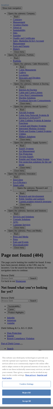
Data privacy (30, 375)
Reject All (26, 392)
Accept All (26, 401)
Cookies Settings (26, 384)
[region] (26, 378)
